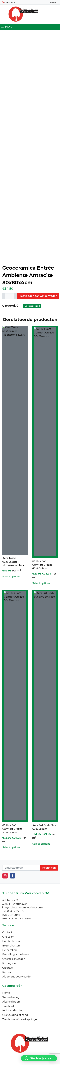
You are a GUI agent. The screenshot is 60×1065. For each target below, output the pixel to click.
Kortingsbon (10, 963)
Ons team (8, 936)
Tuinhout (8, 1006)
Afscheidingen (11, 1001)
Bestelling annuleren (15, 954)
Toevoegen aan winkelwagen (38, 296)
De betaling (9, 950)
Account (54, 2)
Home (6, 992)
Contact (7, 932)
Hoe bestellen (11, 941)
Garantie (7, 967)
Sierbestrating (11, 997)
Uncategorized (32, 306)
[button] (39, 1058)
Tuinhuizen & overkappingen (20, 1019)
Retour (6, 972)
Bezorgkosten (11, 945)
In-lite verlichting (12, 1010)
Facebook (12, 875)
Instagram (5, 875)
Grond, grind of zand (15, 1015)
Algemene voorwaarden (17, 976)
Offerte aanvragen (13, 958)
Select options (11, 576)
